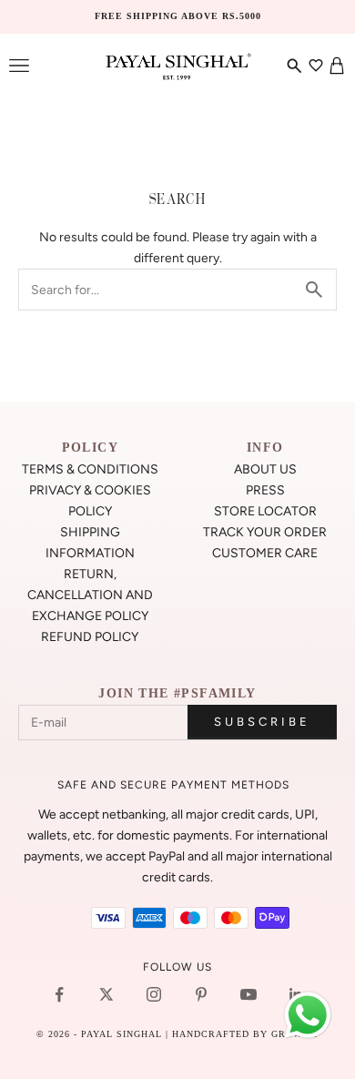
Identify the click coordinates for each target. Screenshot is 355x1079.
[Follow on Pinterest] (201, 994)
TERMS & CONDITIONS (90, 469)
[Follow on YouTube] (248, 994)
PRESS (265, 490)
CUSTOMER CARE (265, 553)
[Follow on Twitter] (106, 994)
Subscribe (262, 721)
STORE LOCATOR (265, 511)
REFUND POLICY (89, 637)
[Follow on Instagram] (154, 994)
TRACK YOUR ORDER (265, 532)
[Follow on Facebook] (59, 994)
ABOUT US (265, 469)
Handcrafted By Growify (246, 1034)
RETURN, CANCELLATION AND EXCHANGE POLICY (90, 595)
